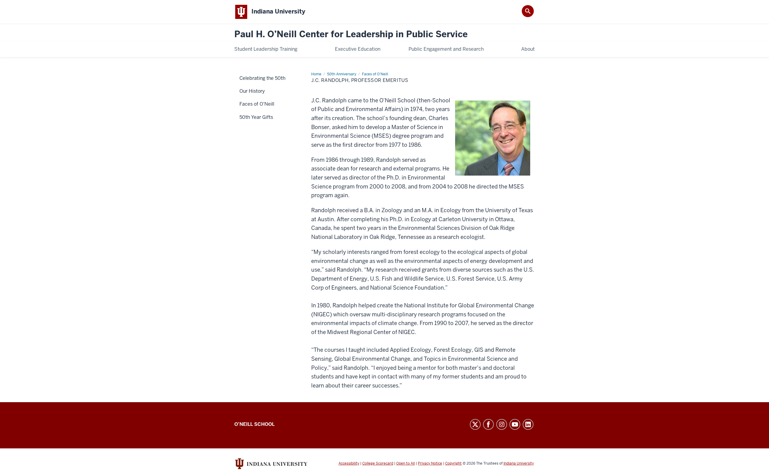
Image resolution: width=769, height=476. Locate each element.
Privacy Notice (430, 463)
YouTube (514, 424)
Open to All (405, 463)
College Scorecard (377, 463)
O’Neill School (254, 424)
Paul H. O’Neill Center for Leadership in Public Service (351, 34)
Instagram (501, 424)
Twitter (475, 424)
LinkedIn (528, 424)
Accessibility (349, 463)
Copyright (453, 463)
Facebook (488, 424)
